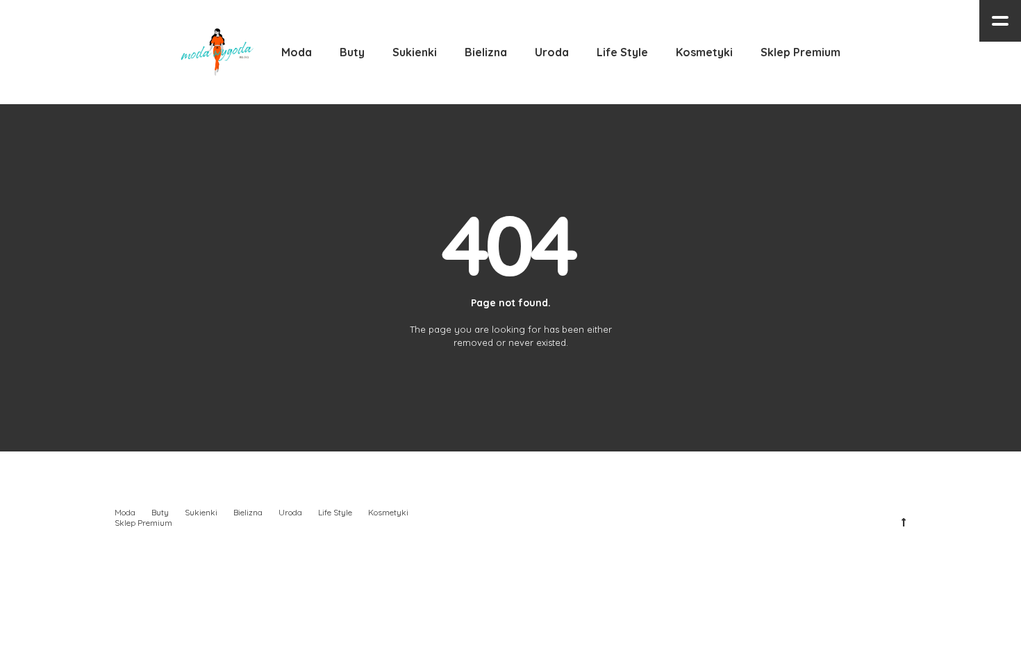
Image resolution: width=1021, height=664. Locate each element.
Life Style (335, 512)
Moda (125, 512)
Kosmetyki (388, 512)
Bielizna (248, 512)
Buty (160, 512)
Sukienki (201, 512)
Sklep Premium (143, 522)
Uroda (290, 512)
